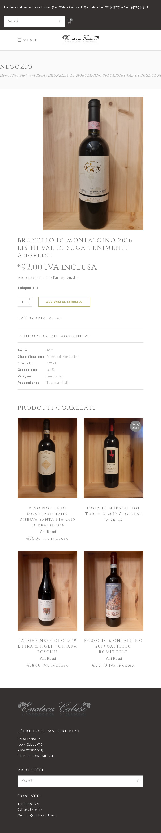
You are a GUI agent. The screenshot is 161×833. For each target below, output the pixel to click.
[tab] (80, 336)
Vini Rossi (36, 75)
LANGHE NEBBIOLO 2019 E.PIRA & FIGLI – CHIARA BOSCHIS (47, 646)
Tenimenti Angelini (65, 277)
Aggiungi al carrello (64, 302)
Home (4, 75)
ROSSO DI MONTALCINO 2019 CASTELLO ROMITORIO (113, 646)
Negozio (18, 75)
